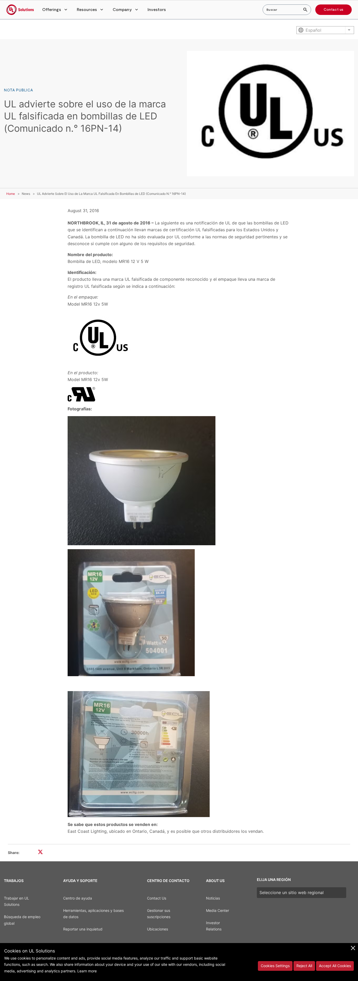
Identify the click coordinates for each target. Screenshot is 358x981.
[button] (55, 9)
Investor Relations (213, 926)
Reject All (304, 965)
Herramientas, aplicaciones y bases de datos (93, 913)
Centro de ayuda (77, 898)
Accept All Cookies (335, 965)
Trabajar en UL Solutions (16, 901)
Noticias (213, 898)
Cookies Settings (275, 965)
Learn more (87, 971)
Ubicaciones (157, 929)
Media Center (217, 910)
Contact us (333, 10)
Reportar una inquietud (82, 929)
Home (10, 194)
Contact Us (156, 898)
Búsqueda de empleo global (22, 919)
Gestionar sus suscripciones (158, 913)
